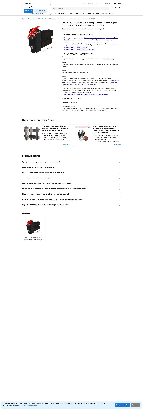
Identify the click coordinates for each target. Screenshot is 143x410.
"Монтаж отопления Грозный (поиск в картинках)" (79, 50)
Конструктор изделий (100, 13)
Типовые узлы (86, 13)
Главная (24, 18)
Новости (90, 3)
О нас (84, 3)
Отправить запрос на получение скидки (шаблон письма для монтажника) (85, 94)
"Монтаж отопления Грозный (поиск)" (75, 48)
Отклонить (135, 405)
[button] (116, 7)
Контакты (107, 3)
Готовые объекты (60, 13)
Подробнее (66, 144)
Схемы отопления (73, 13)
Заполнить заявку (108, 59)
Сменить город (40, 11)
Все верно (28, 11)
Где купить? (99, 3)
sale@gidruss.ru (115, 80)
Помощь (112, 13)
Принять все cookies (122, 405)
